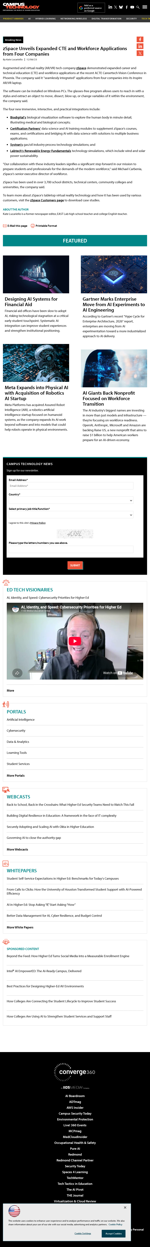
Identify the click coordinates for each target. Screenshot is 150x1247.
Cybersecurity (16, 730)
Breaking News (13, 40)
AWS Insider (75, 1107)
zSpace (81, 68)
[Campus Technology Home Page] (21, 6)
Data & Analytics (18, 742)
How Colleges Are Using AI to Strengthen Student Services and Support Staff (59, 1016)
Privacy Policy (38, 522)
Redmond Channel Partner (75, 1160)
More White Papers (20, 927)
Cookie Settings (83, 1233)
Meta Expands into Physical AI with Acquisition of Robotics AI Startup (36, 392)
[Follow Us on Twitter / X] (115, 7)
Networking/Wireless (74, 18)
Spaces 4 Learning (75, 1172)
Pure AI (75, 1148)
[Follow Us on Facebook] (126, 7)
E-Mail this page (17, 225)
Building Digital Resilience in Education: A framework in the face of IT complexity (61, 815)
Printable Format (46, 225)
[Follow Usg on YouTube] (132, 7)
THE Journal (75, 1195)
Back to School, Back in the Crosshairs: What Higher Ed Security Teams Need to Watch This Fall (70, 804)
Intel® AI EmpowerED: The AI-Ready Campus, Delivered (44, 971)
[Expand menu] (145, 7)
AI (29, 18)
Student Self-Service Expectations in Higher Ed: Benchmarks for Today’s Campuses (63, 878)
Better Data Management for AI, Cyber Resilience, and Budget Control (54, 915)
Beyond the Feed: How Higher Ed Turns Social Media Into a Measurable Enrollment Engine (68, 956)
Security (131, 18)
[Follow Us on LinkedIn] (110, 7)
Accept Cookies (114, 1233)
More (10, 690)
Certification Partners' (25, 128)
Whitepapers (22, 870)
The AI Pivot (75, 1189)
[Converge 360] (75, 1072)
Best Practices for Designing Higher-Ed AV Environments (45, 986)
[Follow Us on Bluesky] (121, 7)
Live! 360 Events (75, 1125)
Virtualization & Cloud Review (75, 1201)
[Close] (125, 1207)
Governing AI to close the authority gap (34, 838)
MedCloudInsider (75, 1137)
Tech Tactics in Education (75, 1184)
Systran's (16, 144)
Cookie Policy (115, 1224)
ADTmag (75, 1102)
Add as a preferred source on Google (93, 8)
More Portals (16, 775)
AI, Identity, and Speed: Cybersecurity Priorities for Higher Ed (48, 597)
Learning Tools (17, 753)
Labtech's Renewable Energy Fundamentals (40, 151)
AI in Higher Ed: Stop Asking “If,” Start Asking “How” (41, 904)
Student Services (18, 764)
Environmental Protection (75, 1119)
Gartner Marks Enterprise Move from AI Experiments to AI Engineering (114, 304)
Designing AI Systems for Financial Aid (31, 301)
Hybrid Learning (45, 18)
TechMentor (75, 1178)
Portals (16, 711)
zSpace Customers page (47, 200)
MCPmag (75, 1131)
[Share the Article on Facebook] (140, 39)
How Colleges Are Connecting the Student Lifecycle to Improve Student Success (61, 1001)
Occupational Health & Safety (75, 1143)
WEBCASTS (18, 796)
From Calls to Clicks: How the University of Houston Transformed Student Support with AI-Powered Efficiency (74, 891)
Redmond (75, 1154)
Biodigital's (18, 117)
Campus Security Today (75, 1113)
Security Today (75, 1166)
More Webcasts (17, 849)
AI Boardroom (75, 1096)
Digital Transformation (106, 18)
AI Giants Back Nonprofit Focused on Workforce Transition (109, 398)
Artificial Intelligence (21, 719)
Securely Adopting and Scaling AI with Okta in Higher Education (50, 827)
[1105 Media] (75, 1087)
